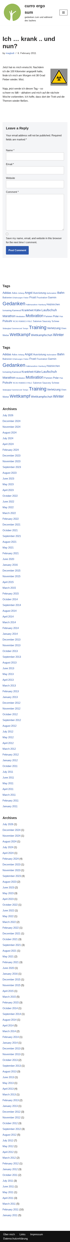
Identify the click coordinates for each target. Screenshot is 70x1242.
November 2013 (11, 645)
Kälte (37, 310)
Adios (15, 293)
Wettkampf (20, 334)
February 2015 (11, 593)
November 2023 (11, 461)
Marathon (9, 316)
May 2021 (8, 547)
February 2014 (11, 628)
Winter (58, 335)
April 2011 (8, 789)
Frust (32, 297)
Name (10, 150)
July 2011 (8, 771)
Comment (12, 191)
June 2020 (8, 559)
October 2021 (10, 530)
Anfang (21, 293)
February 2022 (11, 518)
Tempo (25, 328)
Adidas (7, 292)
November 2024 (11, 426)
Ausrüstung (39, 292)
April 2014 (8, 616)
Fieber (26, 298)
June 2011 (8, 777)
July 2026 (8, 415)
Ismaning (7, 310)
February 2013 (11, 691)
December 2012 (11, 702)
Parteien (48, 316)
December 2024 (11, 421)
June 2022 (8, 501)
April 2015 (8, 582)
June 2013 (8, 668)
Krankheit (28, 310)
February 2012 (11, 754)
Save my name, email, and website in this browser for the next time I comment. (34, 240)
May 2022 (8, 507)
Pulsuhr (7, 321)
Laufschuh (49, 310)
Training (37, 327)
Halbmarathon (32, 305)
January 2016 (10, 564)
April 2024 (8, 444)
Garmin (52, 297)
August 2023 (9, 472)
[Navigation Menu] (63, 12)
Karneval (16, 310)
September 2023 (12, 467)
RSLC (29, 321)
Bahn (60, 292)
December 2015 (11, 570)
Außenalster (52, 293)
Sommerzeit (17, 328)
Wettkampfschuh (41, 335)
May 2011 (8, 783)
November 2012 (11, 708)
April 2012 (8, 743)
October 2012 (10, 714)
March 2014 (9, 622)
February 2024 (11, 449)
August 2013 (9, 662)
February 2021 (11, 553)
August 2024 (9, 432)
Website (10, 178)
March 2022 (9, 513)
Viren (63, 328)
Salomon (37, 321)
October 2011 (10, 766)
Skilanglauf (7, 328)
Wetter (6, 335)
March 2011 (9, 794)
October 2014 (10, 599)
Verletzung (53, 328)
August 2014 (9, 610)
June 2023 (8, 478)
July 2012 (8, 731)
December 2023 (11, 455)
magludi (10, 53)
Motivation (34, 316)
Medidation (20, 316)
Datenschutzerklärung (15, 1238)
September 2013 (12, 656)
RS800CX (23, 321)
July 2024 (8, 438)
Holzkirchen (53, 304)
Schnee (55, 321)
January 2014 (10, 633)
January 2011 (10, 806)
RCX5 (15, 321)
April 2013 (8, 679)
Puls (61, 316)
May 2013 (8, 674)
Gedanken (14, 303)
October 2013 (10, 651)
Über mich (9, 1234)
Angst (28, 292)
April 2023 (8, 490)
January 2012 (10, 760)
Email (10, 164)
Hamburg (42, 305)
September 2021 (12, 536)
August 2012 (9, 725)
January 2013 (10, 697)
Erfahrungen (18, 298)
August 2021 (9, 541)
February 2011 (11, 800)
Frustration (42, 297)
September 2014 (12, 605)
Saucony (46, 321)
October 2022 (10, 495)
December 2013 (11, 639)
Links (22, 1234)
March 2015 (9, 587)
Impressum (36, 1234)
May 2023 (8, 484)
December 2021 (11, 524)
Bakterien (7, 297)
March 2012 (9, 748)
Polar (56, 316)
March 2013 (9, 685)
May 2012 (8, 737)
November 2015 (11, 576)
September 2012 (12, 720)
